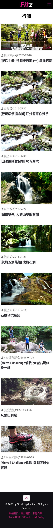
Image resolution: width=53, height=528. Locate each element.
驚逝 (6, 155)
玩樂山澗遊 (9, 415)
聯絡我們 (13, 513)
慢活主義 (9, 55)
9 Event (26, 517)
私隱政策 (37, 513)
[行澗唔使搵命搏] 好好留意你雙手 (25, 114)
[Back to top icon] (26, 498)
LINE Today (38, 517)
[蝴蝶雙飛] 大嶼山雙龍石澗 (20, 214)
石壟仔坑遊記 (10, 315)
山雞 (6, 108)
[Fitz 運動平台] (26, 4)
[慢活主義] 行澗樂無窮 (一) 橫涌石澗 (26, 61)
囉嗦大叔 (9, 409)
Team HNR (14, 517)
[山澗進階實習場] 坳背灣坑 (20, 161)
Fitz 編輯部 (10, 357)
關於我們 (25, 513)
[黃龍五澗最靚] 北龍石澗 (18, 262)
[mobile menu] (49, 4)
